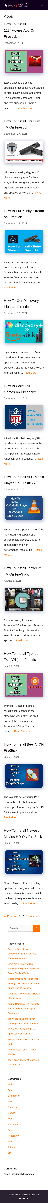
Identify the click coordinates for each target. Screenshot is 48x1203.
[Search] (36, 928)
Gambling (13, 1107)
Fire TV (11, 1101)
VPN (10, 1153)
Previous (10, 916)
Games (11, 1113)
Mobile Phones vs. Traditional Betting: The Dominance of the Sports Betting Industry (23, 983)
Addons (11, 1084)
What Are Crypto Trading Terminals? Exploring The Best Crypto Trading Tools (23, 968)
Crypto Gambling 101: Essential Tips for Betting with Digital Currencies (24, 1008)
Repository (13, 1136)
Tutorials (12, 1147)
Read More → (25, 108)
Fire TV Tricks (21, 1195)
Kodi (10, 1118)
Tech (10, 1141)
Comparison (14, 1096)
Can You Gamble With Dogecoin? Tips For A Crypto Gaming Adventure (22, 954)
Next (33, 916)
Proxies (11, 1130)
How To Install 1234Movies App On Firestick (19, 30)
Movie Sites (14, 1124)
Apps (10, 1090)
